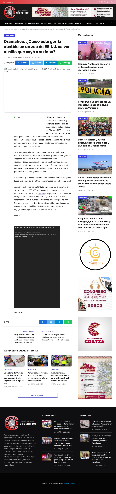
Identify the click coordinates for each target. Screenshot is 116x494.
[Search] (111, 23)
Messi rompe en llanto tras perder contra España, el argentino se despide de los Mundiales (101, 457)
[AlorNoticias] (16, 12)
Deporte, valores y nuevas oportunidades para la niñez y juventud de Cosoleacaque (93, 142)
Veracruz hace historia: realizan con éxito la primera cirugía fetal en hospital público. (38, 377)
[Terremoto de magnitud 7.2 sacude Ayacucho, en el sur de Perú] (84, 424)
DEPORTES (79, 23)
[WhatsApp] (6, 140)
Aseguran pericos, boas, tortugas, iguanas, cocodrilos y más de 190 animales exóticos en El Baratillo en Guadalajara (94, 223)
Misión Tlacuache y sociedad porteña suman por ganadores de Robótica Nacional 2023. (64, 425)
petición (41, 193)
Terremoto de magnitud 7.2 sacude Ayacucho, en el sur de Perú (102, 423)
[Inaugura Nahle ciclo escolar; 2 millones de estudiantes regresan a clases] (95, 50)
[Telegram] (6, 135)
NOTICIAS (8, 23)
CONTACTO (100, 23)
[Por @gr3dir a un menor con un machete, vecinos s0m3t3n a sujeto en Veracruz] (95, 88)
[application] (37, 267)
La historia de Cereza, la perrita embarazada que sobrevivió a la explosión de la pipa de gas (14, 378)
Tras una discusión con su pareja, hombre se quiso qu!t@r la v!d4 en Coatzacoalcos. (63, 458)
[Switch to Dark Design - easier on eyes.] (112, 2)
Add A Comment (37, 395)
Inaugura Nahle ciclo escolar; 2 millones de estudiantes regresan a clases (94, 67)
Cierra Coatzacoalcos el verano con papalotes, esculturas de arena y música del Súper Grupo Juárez (94, 182)
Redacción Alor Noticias (14, 57)
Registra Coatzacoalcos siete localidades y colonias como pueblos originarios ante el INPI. (63, 441)
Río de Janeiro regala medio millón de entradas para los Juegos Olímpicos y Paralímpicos (55, 337)
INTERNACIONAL (32, 23)
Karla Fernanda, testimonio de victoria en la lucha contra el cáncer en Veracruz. (60, 377)
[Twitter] (6, 129)
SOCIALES (89, 23)
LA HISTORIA (46, 23)
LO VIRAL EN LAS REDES (63, 23)
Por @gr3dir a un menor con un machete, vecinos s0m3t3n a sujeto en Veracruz (94, 105)
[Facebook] (6, 123)
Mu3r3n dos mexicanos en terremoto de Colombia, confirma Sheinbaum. (101, 439)
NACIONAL (18, 23)
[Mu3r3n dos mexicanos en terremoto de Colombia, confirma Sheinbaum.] (84, 438)
